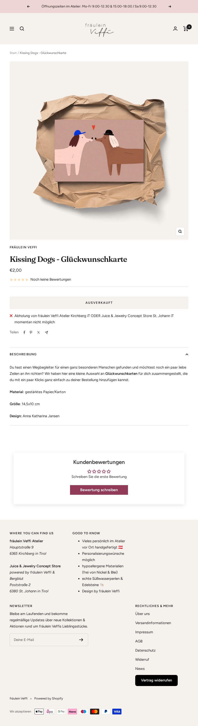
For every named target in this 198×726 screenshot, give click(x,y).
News (140, 669)
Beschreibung (23, 354)
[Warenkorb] (185, 28)
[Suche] (22, 28)
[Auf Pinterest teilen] (31, 332)
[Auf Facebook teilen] (24, 332)
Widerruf (142, 659)
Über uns (142, 614)
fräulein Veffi (23, 247)
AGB (138, 641)
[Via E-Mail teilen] (46, 332)
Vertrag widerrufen (156, 680)
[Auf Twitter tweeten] (38, 332)
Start (13, 53)
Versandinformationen (153, 623)
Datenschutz (145, 650)
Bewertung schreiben (99, 490)
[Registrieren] (81, 639)
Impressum (144, 632)
